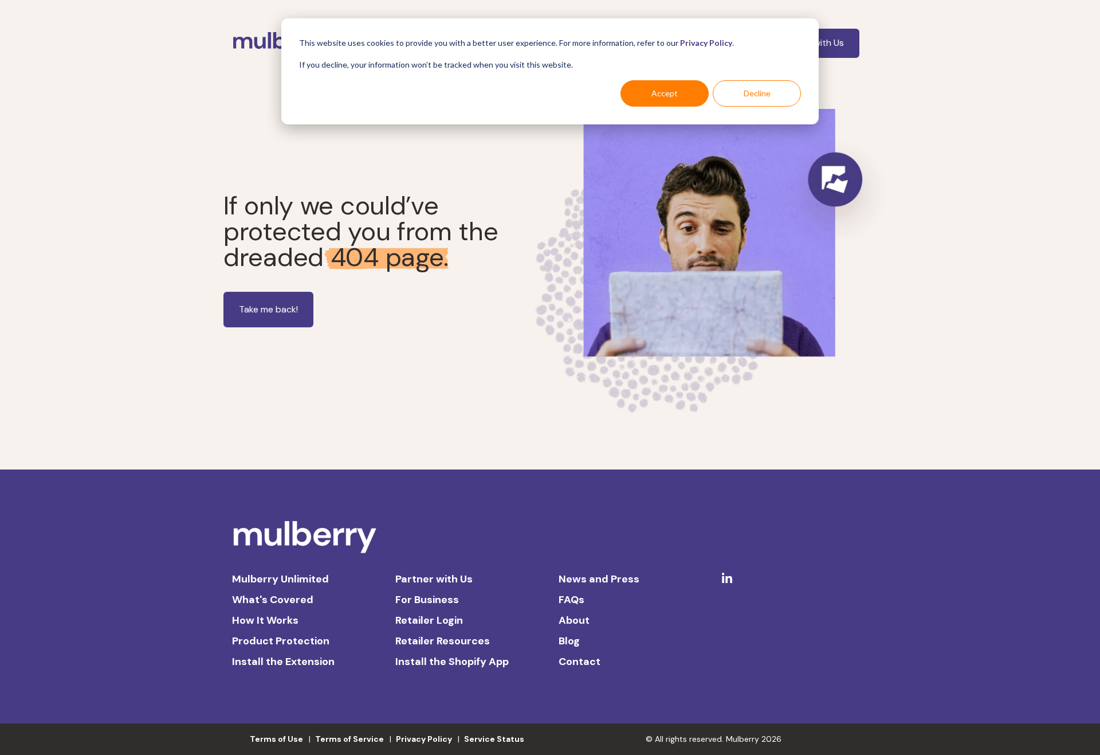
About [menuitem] (574, 620)
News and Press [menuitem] (599, 579)
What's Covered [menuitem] (272, 600)
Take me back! (268, 309)
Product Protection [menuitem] (280, 641)
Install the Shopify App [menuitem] (452, 661)
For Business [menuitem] (427, 600)
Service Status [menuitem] (494, 739)
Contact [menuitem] (579, 661)
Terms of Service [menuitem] (349, 739)
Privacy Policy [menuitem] (424, 739)
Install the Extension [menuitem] (283, 661)
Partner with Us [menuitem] (434, 579)
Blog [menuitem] (569, 641)
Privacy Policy (706, 43)
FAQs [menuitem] (571, 600)
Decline (757, 93)
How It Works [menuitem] (265, 620)
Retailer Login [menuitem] (429, 620)
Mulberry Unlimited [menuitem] (280, 579)
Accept (664, 93)
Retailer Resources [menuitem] (442, 641)
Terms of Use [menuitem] (276, 739)
